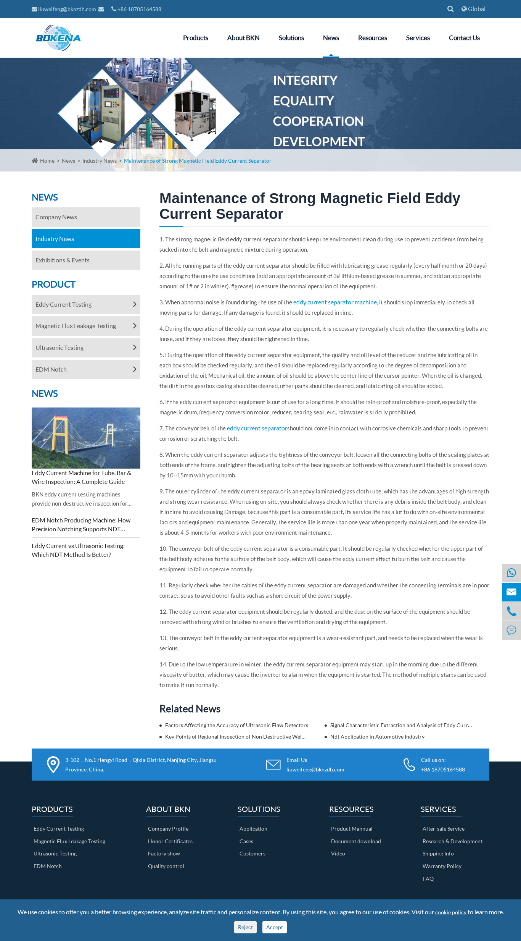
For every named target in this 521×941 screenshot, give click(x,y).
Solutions (291, 38)
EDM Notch (51, 369)
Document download (356, 841)
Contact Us (464, 38)
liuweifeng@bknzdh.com (67, 9)
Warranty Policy (442, 866)
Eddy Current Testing (63, 304)
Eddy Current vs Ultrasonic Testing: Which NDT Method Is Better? (78, 550)
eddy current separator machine (335, 302)
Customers (252, 853)
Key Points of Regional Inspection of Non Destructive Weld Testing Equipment (237, 736)
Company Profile (168, 828)
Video (338, 853)
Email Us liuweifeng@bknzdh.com (315, 765)
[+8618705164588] (511, 573)
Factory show (164, 853)
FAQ (428, 878)
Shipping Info (438, 853)
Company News (56, 216)
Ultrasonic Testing (59, 347)
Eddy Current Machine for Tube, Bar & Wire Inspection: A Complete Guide (81, 477)
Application (253, 828)
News (331, 38)
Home (47, 160)
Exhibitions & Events (62, 260)
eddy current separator (257, 428)
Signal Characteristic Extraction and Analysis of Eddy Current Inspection (402, 725)
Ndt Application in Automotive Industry (377, 736)
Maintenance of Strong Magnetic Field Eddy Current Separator (198, 160)
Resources (372, 38)
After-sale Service (444, 828)
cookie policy (450, 912)
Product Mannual (352, 828)
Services (418, 38)
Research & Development (452, 841)
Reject (245, 927)
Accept (274, 927)
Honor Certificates (170, 841)
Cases (246, 841)
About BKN (243, 38)
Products (195, 38)
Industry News (99, 160)
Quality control (166, 866)
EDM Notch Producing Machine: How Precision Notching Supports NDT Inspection (81, 525)
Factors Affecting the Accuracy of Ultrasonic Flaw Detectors (236, 725)
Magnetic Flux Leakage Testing (75, 325)
